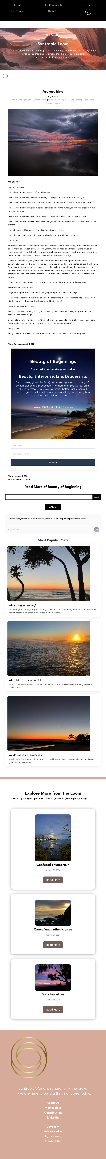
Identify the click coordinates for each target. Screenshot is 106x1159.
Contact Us (53, 1141)
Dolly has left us (53, 994)
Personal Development (58, 100)
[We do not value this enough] (48, 723)
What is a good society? (22, 605)
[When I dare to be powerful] (48, 648)
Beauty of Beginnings (21, 100)
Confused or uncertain (53, 865)
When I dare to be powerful (25, 680)
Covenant (53, 1126)
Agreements (53, 1136)
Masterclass (53, 1107)
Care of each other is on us (53, 929)
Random (53, 506)
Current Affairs (40, 100)
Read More (53, 880)
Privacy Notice (53, 1131)
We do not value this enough (25, 754)
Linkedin (53, 1117)
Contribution (53, 1112)
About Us (53, 1102)
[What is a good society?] (48, 573)
